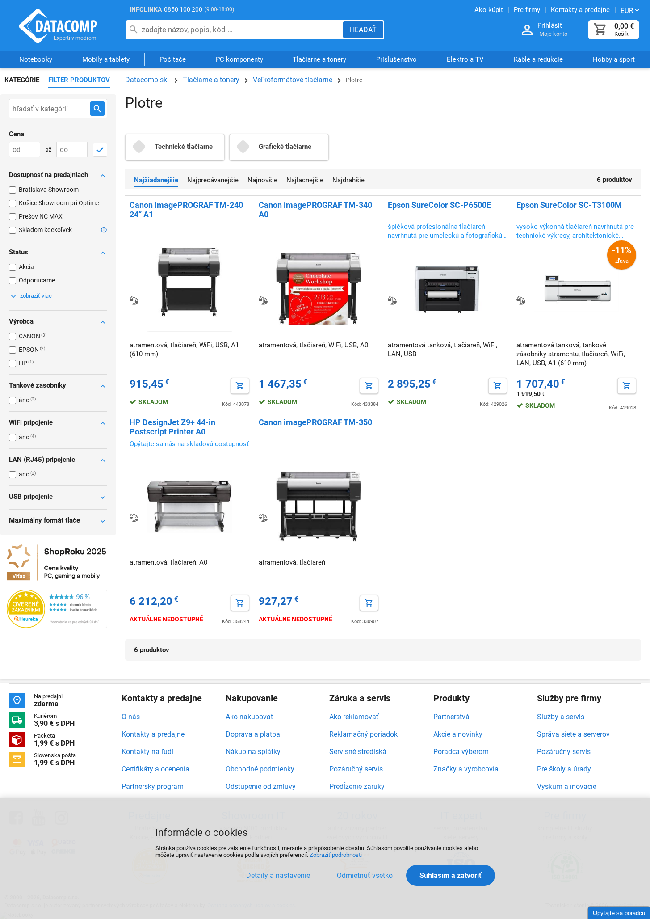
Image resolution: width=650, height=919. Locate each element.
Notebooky (35, 59)
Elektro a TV (465, 59)
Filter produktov (79, 80)
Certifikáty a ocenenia (155, 769)
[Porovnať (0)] (520, 300)
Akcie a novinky (457, 734)
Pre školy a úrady (564, 769)
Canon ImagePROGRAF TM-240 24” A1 (186, 209)
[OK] (100, 150)
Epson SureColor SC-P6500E (439, 205)
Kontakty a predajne (153, 734)
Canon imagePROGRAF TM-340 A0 (315, 209)
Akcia (26, 266)
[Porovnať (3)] (134, 517)
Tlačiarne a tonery (319, 59)
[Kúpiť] (240, 386)
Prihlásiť (549, 25)
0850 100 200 (183, 9)
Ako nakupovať (249, 716)
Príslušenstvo (396, 59)
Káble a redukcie (538, 59)
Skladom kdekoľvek (45, 229)
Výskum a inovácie (566, 786)
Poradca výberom (461, 751)
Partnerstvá (451, 716)
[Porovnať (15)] (263, 300)
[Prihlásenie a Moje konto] (527, 30)
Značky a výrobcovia (466, 769)
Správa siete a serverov (573, 734)
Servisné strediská (357, 751)
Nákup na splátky (253, 751)
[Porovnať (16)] (134, 300)
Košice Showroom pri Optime (59, 203)
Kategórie (21, 80)
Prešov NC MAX (41, 216)
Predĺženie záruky (357, 786)
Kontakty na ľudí (147, 751)
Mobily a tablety (106, 59)
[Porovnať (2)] (263, 517)
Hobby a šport (614, 59)
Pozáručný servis (356, 769)
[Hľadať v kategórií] (97, 108)
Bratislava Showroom (49, 189)
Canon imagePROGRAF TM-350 (315, 422)
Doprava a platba (253, 734)
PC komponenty (239, 59)
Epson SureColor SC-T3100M (569, 205)
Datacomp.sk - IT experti (58, 26)
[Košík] (600, 30)
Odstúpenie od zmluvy (261, 786)
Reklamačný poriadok (363, 734)
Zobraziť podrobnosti (336, 855)
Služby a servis (560, 716)
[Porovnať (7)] (392, 300)
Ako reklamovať (354, 716)
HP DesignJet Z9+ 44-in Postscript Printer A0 (172, 426)
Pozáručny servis (564, 751)
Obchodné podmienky (260, 769)
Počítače (172, 59)
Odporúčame (37, 280)
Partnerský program (153, 786)
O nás (131, 716)
